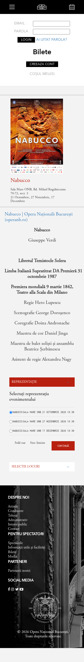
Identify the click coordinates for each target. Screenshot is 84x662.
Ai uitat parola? (51, 40)
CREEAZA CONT (42, 64)
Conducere (15, 511)
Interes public (17, 524)
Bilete (12, 552)
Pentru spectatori (26, 534)
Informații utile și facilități (26, 547)
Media (12, 556)
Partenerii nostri (19, 571)
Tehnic (13, 516)
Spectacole (15, 543)
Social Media (20, 580)
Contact (13, 529)
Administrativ (18, 520)
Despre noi (18, 498)
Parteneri (17, 562)
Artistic (13, 506)
